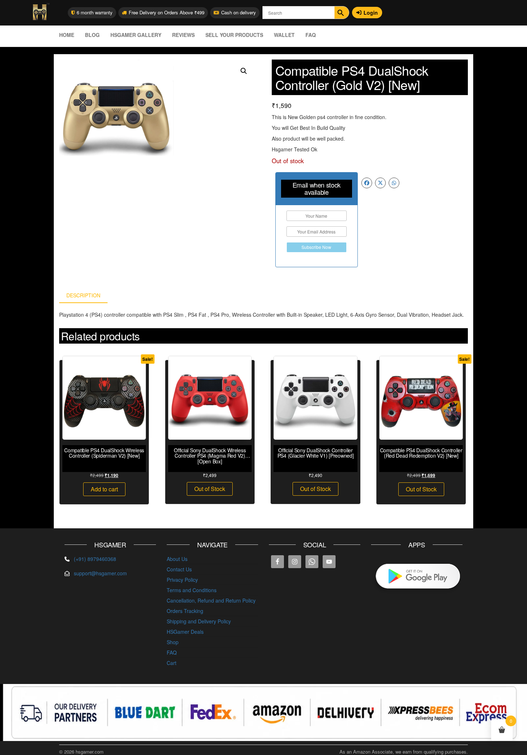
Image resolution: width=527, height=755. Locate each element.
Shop (173, 642)
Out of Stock (209, 489)
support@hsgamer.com (100, 573)
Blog (92, 34)
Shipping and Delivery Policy (199, 621)
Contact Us (179, 569)
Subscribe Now (316, 247)
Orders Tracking (185, 610)
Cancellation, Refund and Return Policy (211, 600)
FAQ (310, 34)
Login (371, 12)
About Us (177, 558)
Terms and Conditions (192, 590)
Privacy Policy (182, 579)
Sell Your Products (234, 34)
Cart (171, 662)
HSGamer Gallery (135, 34)
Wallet (284, 34)
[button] (243, 71)
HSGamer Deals (185, 631)
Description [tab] (83, 295)
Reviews (183, 34)
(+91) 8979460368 (95, 558)
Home (66, 34)
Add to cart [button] (104, 489)
